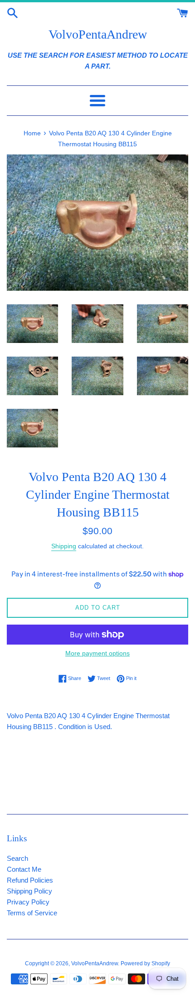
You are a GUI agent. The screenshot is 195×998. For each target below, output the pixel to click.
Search (17, 858)
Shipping (63, 546)
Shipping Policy (29, 891)
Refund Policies (30, 880)
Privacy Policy (28, 902)
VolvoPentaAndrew (98, 34)
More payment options (97, 653)
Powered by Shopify (145, 963)
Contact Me (24, 869)
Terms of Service (32, 913)
